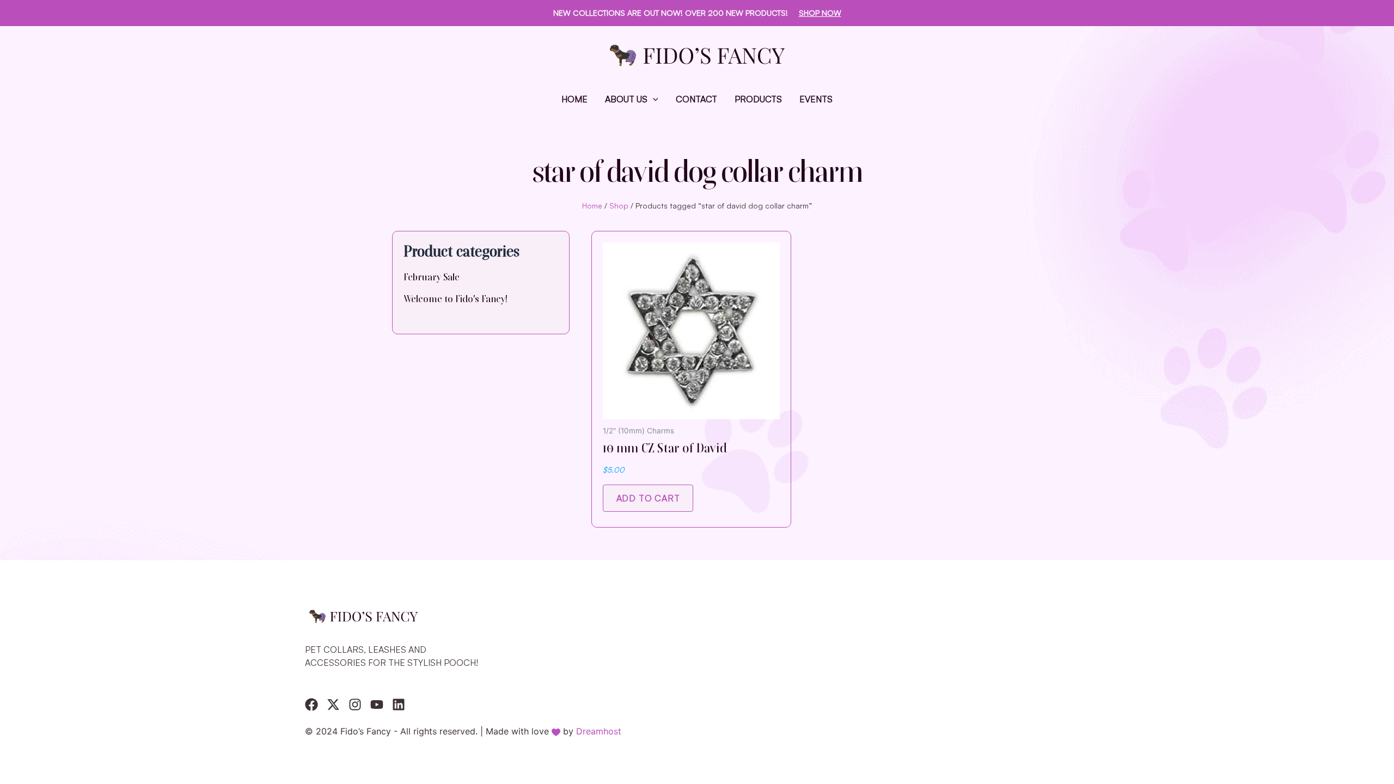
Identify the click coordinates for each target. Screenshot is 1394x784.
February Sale (431, 277)
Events (816, 99)
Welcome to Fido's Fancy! (455, 299)
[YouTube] (376, 704)
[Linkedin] (398, 704)
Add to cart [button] (648, 498)
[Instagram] (355, 704)
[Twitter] (333, 704)
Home (574, 99)
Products (758, 99)
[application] (652, 99)
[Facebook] (311, 704)
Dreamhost (598, 731)
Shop (618, 205)
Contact (696, 99)
